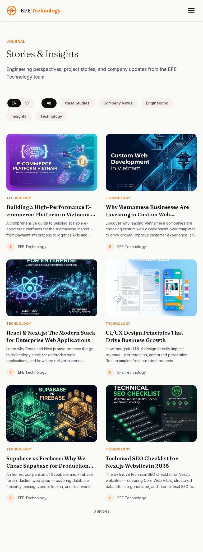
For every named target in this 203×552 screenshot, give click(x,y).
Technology (51, 116)
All (49, 103)
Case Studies (77, 103)
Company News (117, 103)
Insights (19, 116)
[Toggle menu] (191, 10)
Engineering (157, 103)
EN (14, 103)
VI (27, 103)
